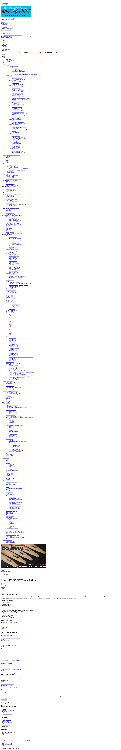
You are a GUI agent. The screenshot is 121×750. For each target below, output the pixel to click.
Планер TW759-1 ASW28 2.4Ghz (8, 645)
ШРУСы (14, 131)
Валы (10, 427)
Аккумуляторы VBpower (15, 221)
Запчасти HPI (9, 295)
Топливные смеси (10, 542)
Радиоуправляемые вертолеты (10, 174)
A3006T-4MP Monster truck (15, 269)
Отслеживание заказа (6, 32)
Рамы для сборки (10, 203)
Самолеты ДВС (10, 171)
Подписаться (4, 700)
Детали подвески (13, 105)
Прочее (10, 133)
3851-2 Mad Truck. (13, 292)
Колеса (7, 487)
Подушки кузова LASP (17, 109)
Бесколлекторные (10, 432)
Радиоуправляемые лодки (9, 186)
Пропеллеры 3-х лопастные (15, 500)
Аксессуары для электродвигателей (14, 425)
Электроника (6, 403)
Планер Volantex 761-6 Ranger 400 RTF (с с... (11, 669)
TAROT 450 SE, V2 (16, 305)
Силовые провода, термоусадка (13, 416)
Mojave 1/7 (11, 278)
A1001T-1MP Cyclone (14, 254)
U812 (10, 328)
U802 (10, 321)
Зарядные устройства (11, 227)
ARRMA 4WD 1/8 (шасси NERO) (17, 277)
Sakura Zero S (12, 252)
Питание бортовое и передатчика (14, 233)
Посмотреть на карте (8, 745)
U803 (10, 322)
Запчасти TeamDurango (11, 310)
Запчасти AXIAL (10, 280)
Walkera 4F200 (12, 338)
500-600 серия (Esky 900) (15, 286)
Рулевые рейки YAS (16, 117)
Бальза (7, 460)
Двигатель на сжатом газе (15, 451)
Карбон (8, 463)
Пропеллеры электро (14, 507)
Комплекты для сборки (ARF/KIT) (17, 170)
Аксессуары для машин (11, 235)
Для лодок (8, 483)
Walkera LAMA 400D (14, 345)
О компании (6, 721)
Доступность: (4, 572)
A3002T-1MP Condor (14, 268)
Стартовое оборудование (12, 518)
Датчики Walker (15, 83)
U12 (10, 316)
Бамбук (8, 461)
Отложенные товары (8, 28)
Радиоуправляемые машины (10, 180)
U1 (9, 314)
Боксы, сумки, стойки (14, 519)
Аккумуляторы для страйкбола (13, 224)
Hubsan (8, 158)
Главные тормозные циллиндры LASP (21, 150)
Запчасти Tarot (9, 301)
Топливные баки (10, 512)
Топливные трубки (10, 513)
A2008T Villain (12, 257)
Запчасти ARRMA (10, 273)
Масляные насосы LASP (17, 93)
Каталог (5, 45)
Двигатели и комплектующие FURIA (15, 531)
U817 (10, 331)
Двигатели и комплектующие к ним (12, 423)
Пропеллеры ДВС (13, 503)
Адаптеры (11, 426)
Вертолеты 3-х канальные (12, 175)
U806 (10, 325)
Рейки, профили (13, 466)
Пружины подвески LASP (18, 112)
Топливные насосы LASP (18, 122)
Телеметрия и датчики (11, 399)
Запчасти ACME (10, 253)
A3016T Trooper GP (13, 272)
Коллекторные (9, 439)
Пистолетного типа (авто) (15, 393)
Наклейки (8, 490)
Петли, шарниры (10, 494)
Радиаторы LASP (16, 95)
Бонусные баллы (7, 720)
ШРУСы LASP (15, 139)
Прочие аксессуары (13, 247)
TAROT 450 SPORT (16, 306)
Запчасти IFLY (9, 297)
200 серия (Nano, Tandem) (15, 282)
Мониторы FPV (10, 386)
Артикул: (3, 571)
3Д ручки (17, 69)
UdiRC (7, 161)
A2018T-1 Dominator (14, 266)
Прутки (11, 465)
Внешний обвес (13, 237)
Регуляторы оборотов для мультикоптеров (16, 204)
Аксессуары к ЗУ (10, 232)
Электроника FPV (10, 389)
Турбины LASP (15, 103)
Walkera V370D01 (13, 358)
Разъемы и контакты (11, 408)
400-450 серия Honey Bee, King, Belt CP (18, 285)
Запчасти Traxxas (10, 311)
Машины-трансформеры (12, 185)
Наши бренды (6, 734)
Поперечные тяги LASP (17, 110)
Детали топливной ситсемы (15, 119)
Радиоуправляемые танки (9, 192)
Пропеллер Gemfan (13, 201)
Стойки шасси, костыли (12, 509)
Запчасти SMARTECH (11, 298)
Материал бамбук (10, 473)
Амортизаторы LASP (17, 107)
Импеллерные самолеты (12, 165)
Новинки (5, 48)
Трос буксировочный (20, 79)
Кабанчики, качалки (11, 484)
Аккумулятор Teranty (14, 218)
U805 (10, 324)
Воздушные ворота (10, 384)
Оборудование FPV (8, 381)
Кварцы (8, 401)
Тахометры (11, 526)
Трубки (10, 469)
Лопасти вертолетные (14, 498)
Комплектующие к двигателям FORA (15, 532)
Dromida (8, 156)
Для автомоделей (13, 412)
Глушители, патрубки (11, 482)
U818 (10, 333)
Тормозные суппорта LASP (18, 152)
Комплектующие (10, 60)
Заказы (5, 27)
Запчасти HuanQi (10, 296)
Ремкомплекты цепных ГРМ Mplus (20, 99)
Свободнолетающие (11, 214)
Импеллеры (12, 437)
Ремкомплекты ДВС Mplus (18, 96)
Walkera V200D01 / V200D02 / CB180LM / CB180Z (21, 357)
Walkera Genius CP (13, 343)
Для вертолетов (15, 446)
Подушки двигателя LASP (18, 94)
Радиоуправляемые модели (18, 73)
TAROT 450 (12, 302)
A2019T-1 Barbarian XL (14, 267)
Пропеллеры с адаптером (15, 506)
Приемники (9, 396)
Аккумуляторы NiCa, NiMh (12, 223)
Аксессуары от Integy (14, 379)
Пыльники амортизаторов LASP (19, 113)
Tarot (7, 160)
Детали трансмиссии (14, 124)
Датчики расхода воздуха (18, 144)
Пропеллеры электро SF (15, 508)
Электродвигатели (10, 206)
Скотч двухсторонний (20, 137)
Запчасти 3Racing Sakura (12, 249)
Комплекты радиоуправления (13, 392)
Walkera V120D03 (13, 355)
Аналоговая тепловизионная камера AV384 (11, 679)
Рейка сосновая (10, 477)
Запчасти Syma (9, 300)
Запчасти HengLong (11, 291)
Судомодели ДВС (10, 189)
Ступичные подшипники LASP (19, 129)
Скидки (5, 50)
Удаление (11, 153)
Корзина (3, 22)
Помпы (10, 521)
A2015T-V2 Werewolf (14, 263)
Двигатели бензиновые (14, 442)
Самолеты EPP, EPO (23, 52)
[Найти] (14, 18)
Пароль (2, 36)
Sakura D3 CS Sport (13, 251)
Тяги (7, 514)
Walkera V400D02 (13, 359)
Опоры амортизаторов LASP (19, 108)
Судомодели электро (11, 190)
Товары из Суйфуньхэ (14, 141)
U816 (10, 330)
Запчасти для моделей (8, 234)
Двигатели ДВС (10, 440)
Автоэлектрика (12, 80)
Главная (5, 44)
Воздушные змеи (10, 209)
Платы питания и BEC (11, 196)
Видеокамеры (9, 383)
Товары (5, 64)
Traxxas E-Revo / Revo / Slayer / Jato (17, 374)
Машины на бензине (11, 181)
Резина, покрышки (16, 244)
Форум (5, 4)
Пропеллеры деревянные (15, 504)
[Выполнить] (24, 32)
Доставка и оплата (7, 1)
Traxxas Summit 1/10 (13, 378)
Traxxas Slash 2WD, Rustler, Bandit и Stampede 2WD (21, 376)
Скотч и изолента (16, 136)
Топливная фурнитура (11, 511)
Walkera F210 (12, 341)
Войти (2, 33)
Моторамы (8, 489)
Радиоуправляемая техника (18, 71)
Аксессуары (9, 454)
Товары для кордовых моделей (10, 528)
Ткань (10, 468)
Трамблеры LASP (16, 102)
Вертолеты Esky (10, 176)
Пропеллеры (9, 200)
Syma (7, 157)
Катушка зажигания (16, 146)
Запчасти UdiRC (10, 312)
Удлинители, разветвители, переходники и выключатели (19, 417)
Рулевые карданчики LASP (18, 115)
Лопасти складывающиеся (15, 499)
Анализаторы (9, 230)
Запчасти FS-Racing (11, 288)
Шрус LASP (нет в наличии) (18, 138)
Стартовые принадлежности (16, 524)
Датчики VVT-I (15, 142)
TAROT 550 (12, 309)
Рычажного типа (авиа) (14, 394)
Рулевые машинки (10, 415)
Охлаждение (12, 430)
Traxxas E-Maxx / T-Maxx (15, 373)
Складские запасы (13, 66)
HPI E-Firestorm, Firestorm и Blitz (16, 367)
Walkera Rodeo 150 (13, 352)
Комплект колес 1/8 (16, 242)
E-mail (2, 34)
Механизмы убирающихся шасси (14, 488)
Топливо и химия (7, 540)
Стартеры (11, 523)
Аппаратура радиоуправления (10, 391)
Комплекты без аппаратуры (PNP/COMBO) (19, 168)
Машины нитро (10, 182)
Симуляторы (6, 402)
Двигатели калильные (14, 444)
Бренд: (2, 569)
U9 (9, 335)
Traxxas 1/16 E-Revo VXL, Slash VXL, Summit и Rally (21, 372)
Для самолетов (15, 447)
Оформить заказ (4, 23)
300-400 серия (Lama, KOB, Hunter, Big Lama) (20, 283)
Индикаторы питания (11, 406)
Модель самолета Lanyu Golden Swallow (10, 638)
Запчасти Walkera (10, 336)
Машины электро (10, 184)
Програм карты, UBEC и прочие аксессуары (16, 407)
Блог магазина (6, 725)
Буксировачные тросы (17, 78)
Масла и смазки (10, 541)
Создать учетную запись (6, 37)
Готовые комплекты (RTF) (35, 52)
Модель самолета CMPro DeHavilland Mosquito (12, 687)
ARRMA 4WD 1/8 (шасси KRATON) (17, 276)
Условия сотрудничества (9, 732)
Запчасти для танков (14, 293)
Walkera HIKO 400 (13, 344)
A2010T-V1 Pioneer (13, 259)
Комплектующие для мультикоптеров (12, 194)
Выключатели (12, 418)
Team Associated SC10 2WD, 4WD (17, 370)
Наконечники (9, 492)
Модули (8, 398)
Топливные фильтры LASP (18, 123)
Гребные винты (12, 497)
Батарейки (8, 229)
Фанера (8, 479)
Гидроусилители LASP (17, 89)
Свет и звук (11, 248)
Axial (10, 364)
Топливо (8, 538)
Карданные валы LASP (17, 126)
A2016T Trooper (13, 264)
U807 (10, 326)
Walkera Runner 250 (13, 353)
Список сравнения (7, 714)
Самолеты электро (10, 172)
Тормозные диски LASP (17, 151)
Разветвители (12, 421)
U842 (10, 334)
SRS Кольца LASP (16, 81)
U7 (9, 320)
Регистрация (7, 33)
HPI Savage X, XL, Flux (14, 368)
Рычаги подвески (16, 118)
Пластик (8, 61)
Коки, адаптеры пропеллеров (13, 485)
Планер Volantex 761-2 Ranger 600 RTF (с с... (11, 660)
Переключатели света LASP (18, 84)
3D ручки (8, 59)
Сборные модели (10, 213)
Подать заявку (6, 733)
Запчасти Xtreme (10, 362)
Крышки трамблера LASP (18, 91)
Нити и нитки (9, 474)
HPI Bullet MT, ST (13, 365)
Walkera (8, 162)
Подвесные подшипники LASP (19, 127)
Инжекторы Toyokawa (17, 120)
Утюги (10, 527)
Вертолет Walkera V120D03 (7, 684)
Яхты (7, 191)
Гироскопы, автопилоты (12, 405)
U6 (9, 319)
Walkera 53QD (12, 340)
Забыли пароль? (8, 36)
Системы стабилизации (11, 205)
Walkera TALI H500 (13, 354)
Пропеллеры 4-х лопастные (15, 502)
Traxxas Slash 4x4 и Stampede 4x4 (17, 377)
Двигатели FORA (10, 530)
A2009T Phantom (13, 258)
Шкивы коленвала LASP (18, 104)
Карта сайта (6, 726)
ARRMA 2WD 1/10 (13, 275)
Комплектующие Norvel (17, 450)
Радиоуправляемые (10, 211)
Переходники (12, 420)
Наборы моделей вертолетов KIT (14, 179)
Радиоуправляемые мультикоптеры (11, 155)
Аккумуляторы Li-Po (11, 216)
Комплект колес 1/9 (16, 243)
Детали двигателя (13, 85)
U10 (10, 315)
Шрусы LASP (18, 132)
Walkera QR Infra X (13, 346)
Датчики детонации (16, 143)
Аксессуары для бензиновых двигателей (18, 441)
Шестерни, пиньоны (14, 431)
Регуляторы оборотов (11, 410)
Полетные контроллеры (12, 199)
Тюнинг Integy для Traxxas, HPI (13, 363)
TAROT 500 (12, 307)
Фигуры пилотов (10, 516)
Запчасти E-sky (9, 281)
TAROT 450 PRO (16, 304)
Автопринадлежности (14, 76)
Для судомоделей (13, 413)
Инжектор (14, 134)
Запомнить (4, 40)
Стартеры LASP (15, 100)
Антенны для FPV (10, 382)
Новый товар (9, 75)
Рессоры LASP (15, 114)
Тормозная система (13, 148)
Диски (13, 239)
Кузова (10, 245)
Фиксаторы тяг (9, 517)
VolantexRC (3, 570)
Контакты (5, 3)
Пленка (8, 475)
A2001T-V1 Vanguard (14, 256)
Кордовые (8, 210)
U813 (10, 329)
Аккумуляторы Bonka (14, 219)
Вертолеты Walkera (10, 177)
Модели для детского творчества (11, 208)
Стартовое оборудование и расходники (15, 537)
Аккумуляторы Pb (10, 225)
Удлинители (12, 422)
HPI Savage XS (12, 369)
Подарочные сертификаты (18, 70)
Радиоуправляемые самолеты (12, 52)
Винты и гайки (9, 455)
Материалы (6, 458)
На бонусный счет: (6, 585)
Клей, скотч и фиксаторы (12, 470)
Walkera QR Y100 (13, 350)
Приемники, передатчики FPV (13, 387)
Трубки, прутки (10, 478)
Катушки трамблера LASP (18, 90)
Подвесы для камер (10, 197)
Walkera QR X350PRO (14, 348)
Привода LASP (15, 128)
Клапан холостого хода (17, 147)
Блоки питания (9, 228)
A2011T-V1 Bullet (13, 261)
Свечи (10, 522)
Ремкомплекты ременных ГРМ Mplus (21, 98)
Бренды (5, 46)
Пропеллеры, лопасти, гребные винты (15, 495)
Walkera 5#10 (12, 339)
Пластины (11, 464)
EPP (7, 459)
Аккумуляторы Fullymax (15, 220)
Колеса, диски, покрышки (15, 238)
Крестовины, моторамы (14, 429)
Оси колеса (8, 493)
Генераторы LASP (16, 88)
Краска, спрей (9, 471)
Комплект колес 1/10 (17, 240)
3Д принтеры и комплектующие (19, 67)
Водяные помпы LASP (17, 86)
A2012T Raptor (12, 262)
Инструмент (9, 456)
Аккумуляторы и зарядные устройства (12, 215)
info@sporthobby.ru (7, 744)
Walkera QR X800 (13, 349)
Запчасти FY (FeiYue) (11, 290)
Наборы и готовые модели (12, 535)
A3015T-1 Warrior (13, 271)
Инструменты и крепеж (9, 453)
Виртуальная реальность (9, 62)
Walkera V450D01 (13, 360)
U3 (9, 317)
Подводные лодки (10, 187)
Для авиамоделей (13, 411)
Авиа (7, 65)
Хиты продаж (6, 49)
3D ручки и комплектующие (10, 57)
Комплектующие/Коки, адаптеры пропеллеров (26, 74)
